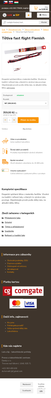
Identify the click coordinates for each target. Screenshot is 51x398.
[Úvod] (11, 15)
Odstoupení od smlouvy (17, 266)
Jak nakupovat (12, 269)
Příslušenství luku (14, 30)
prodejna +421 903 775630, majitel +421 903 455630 (22, 8)
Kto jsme (10, 322)
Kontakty (10, 272)
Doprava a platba (14, 263)
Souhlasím (26, 390)
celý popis (11, 88)
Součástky (9, 231)
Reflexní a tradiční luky (15, 235)
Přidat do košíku (28, 120)
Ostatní (8, 222)
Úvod (3, 30)
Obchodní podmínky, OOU (17, 260)
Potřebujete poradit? (15, 325)
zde (41, 391)
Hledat (44, 22)
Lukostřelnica (12, 331)
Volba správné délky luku (17, 328)
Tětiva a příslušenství (32, 30)
